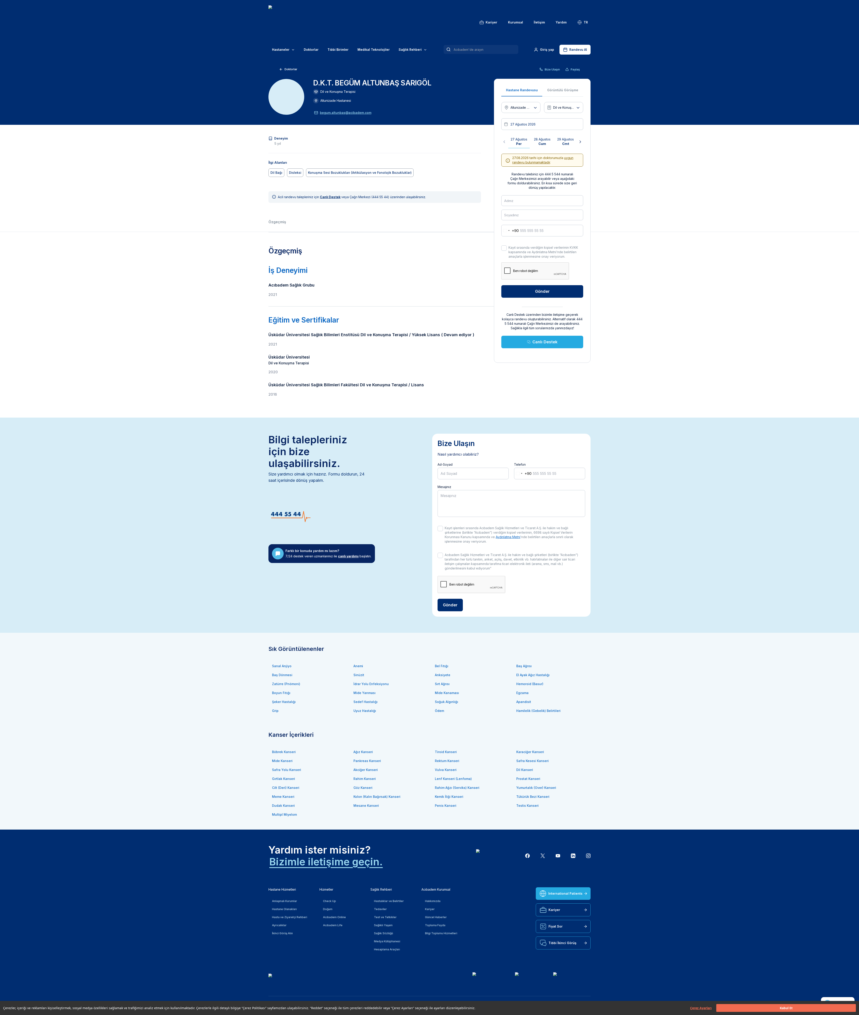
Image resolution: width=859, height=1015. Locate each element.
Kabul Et (786, 1008)
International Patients (565, 893)
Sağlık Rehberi (410, 49)
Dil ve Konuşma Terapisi (337, 91)
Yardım (561, 22)
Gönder (542, 291)
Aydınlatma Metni (508, 537)
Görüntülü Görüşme (562, 90)
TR (586, 22)
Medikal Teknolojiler (373, 49)
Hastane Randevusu (522, 90)
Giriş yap (547, 49)
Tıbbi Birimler (338, 49)
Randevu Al (578, 49)
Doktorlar (311, 49)
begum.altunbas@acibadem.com (345, 113)
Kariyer (491, 22)
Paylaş (575, 69)
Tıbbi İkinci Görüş (562, 943)
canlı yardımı (348, 556)
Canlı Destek (544, 342)
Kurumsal (515, 22)
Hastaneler (280, 49)
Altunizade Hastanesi (335, 100)
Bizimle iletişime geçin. (326, 862)
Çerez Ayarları (701, 1008)
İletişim (539, 22)
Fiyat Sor (556, 926)
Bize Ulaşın (552, 69)
